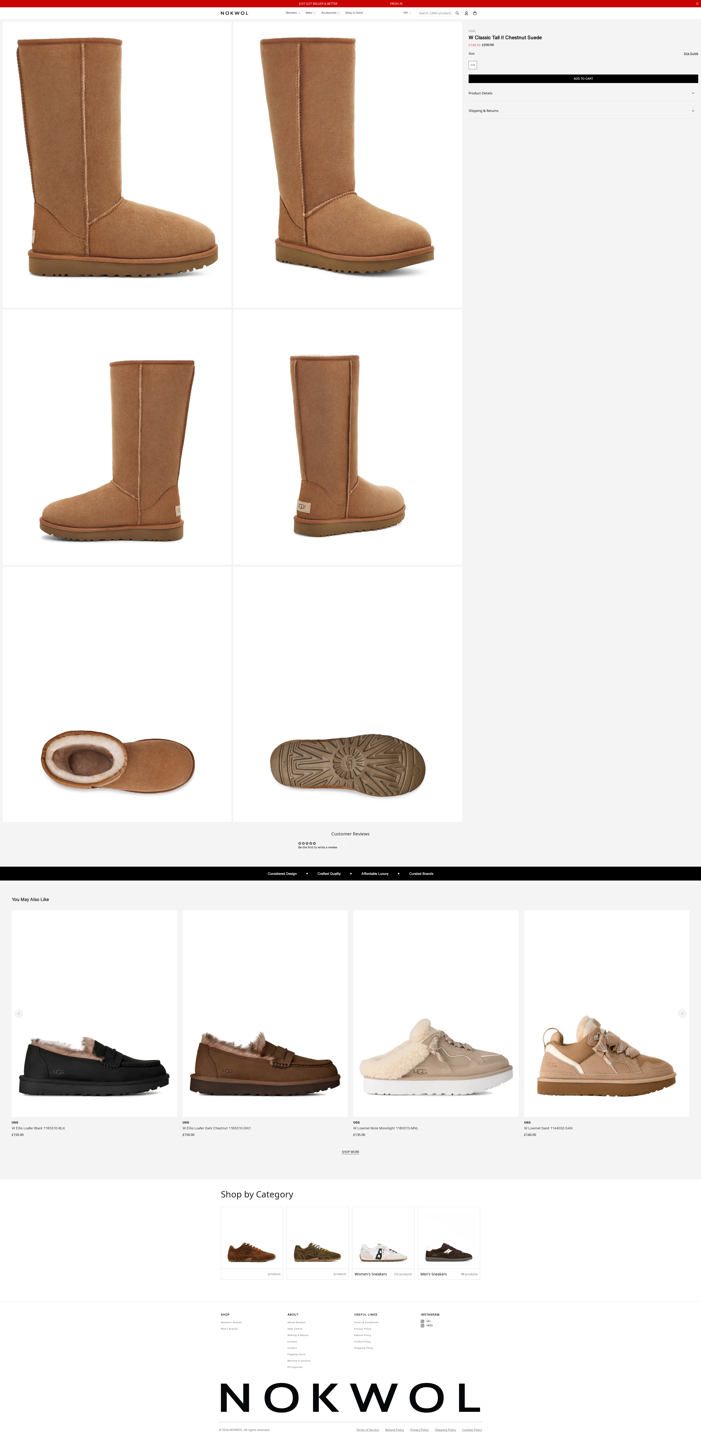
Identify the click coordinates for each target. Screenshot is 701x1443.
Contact (292, 1341)
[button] (475, 13)
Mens (309, 13)
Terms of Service (367, 1430)
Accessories (329, 13)
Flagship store (297, 1354)
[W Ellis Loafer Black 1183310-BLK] (94, 1013)
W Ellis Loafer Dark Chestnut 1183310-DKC (217, 1128)
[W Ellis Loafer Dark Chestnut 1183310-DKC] (265, 1013)
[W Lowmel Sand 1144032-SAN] (606, 1013)
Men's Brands (229, 1328)
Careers (292, 1348)
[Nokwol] (234, 13)
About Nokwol (296, 1322)
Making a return (298, 1335)
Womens (291, 13)
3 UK (473, 65)
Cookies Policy (472, 1430)
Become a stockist (299, 1360)
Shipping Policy (364, 1348)
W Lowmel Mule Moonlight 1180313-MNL (385, 1128)
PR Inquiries (295, 1367)
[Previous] (19, 1013)
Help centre (295, 1328)
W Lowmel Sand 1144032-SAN (548, 1128)
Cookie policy (362, 1341)
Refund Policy (362, 1335)
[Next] (682, 1013)
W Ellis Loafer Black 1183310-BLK (38, 1128)
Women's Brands (231, 1322)
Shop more (350, 1152)
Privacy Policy (362, 1328)
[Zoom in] (225, 30)
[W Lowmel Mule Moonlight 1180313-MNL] (436, 1013)
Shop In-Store (354, 13)
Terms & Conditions (366, 1322)
